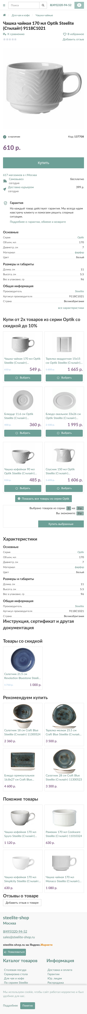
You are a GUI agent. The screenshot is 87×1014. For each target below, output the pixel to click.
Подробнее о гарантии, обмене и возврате (38, 222)
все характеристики (71, 308)
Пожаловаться (16, 952)
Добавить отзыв (73, 39)
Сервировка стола (16, 974)
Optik (80, 237)
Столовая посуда (15, 970)
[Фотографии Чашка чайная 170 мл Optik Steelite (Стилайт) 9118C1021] (43, 88)
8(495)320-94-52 (60, 5)
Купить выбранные (61, 524)
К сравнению (15, 34)
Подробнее (10, 1005)
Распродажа (56, 982)
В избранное (76, 34)
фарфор (79, 252)
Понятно (27, 1005)
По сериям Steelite (16, 982)
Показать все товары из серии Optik (45, 498)
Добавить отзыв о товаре (22, 902)
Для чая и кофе (14, 978)
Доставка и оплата (60, 970)
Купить (43, 163)
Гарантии (53, 974)
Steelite (79, 291)
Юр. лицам (55, 978)
